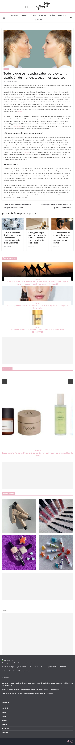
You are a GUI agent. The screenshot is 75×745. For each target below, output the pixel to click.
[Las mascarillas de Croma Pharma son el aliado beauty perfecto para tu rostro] (62, 219)
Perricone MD (17, 126)
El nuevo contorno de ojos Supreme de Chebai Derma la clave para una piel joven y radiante (12, 237)
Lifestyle (42, 15)
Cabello (24, 15)
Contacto (38, 20)
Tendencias (62, 15)
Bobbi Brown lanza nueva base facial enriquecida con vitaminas (17, 206)
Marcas (33, 15)
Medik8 (19, 111)
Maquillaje (14, 15)
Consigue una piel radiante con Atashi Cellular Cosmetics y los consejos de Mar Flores (37, 237)
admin (15, 81)
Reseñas (52, 15)
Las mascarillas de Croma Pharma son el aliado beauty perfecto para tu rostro (62, 237)
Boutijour (26, 152)
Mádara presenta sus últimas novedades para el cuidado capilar (56, 206)
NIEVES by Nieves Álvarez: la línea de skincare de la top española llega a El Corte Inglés (30, 690)
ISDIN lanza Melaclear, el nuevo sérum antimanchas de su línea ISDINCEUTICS (27, 694)
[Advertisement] (37, 350)
